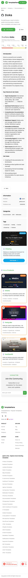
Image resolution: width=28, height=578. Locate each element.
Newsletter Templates (8, 535)
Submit (3, 426)
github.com (22, 201)
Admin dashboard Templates (9, 507)
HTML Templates (6, 524)
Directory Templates (7, 495)
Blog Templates (6, 472)
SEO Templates (6, 544)
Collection (17, 432)
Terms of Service (19, 445)
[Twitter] (2, 416)
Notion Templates (6, 470)
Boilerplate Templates (8, 493)
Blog (16, 429)
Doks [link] (2, 10)
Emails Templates (6, 532)
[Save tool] (3, 276)
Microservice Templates (8, 518)
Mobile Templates (7, 513)
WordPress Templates (8, 521)
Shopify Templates (7, 527)
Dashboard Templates (8, 481)
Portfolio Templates (7, 475)
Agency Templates (7, 487)
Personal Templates (7, 504)
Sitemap (17, 448)
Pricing (3, 429)
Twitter (3, 440)
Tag (16, 426)
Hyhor (23, 198)
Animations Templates (8, 547)
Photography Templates (8, 501)
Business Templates (7, 464)
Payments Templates (7, 541)
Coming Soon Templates (8, 490)
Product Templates (7, 461)
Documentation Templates (9, 498)
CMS (13, 214)
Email (2, 442)
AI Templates (5, 509)
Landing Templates (7, 467)
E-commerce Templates (8, 478)
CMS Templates (6, 529)
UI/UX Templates (6, 550)
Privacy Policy (18, 442)
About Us (17, 440)
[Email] (5, 416)
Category (3, 432)
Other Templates (6, 552)
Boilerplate (18, 214)
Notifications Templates (8, 538)
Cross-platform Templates (9, 515)
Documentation (18, 8)
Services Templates (7, 484)
